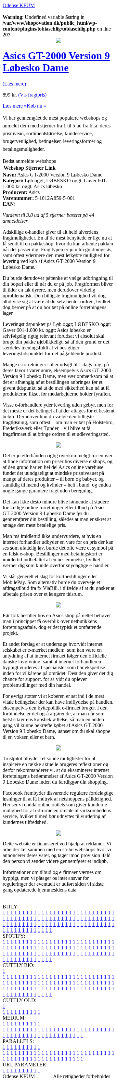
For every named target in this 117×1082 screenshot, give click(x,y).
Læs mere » (15, 106)
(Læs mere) (14, 83)
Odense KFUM (19, 5)
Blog (44, 1076)
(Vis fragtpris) (32, 95)
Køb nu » (36, 106)
